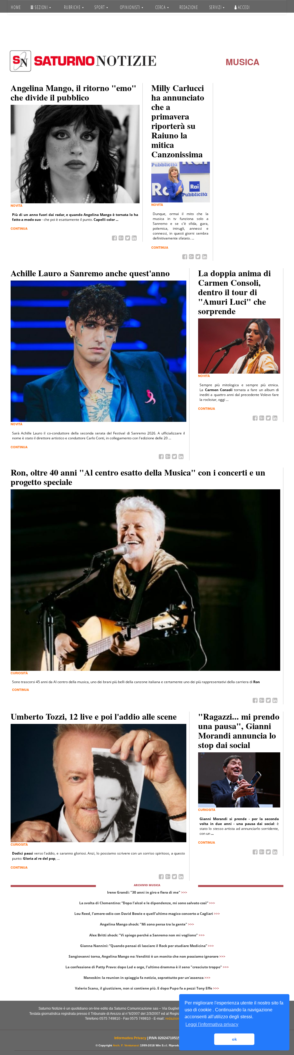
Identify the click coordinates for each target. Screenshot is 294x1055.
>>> (184, 892)
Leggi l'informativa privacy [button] (211, 1024)
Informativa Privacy (130, 1038)
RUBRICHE (73, 7)
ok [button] (234, 1039)
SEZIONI (41, 7)
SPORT (100, 7)
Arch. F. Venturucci (126, 1045)
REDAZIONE (188, 7)
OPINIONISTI (130, 7)
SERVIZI (216, 7)
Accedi (243, 7)
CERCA (161, 7)
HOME (16, 7)
